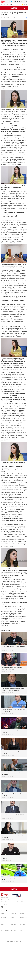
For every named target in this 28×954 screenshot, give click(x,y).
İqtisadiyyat (3, 917)
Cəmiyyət (3, 921)
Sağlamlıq (22, 924)
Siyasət (2, 913)
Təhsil (21, 921)
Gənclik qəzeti (23, 917)
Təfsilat (2, 924)
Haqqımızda (6, 930)
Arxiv (21, 930)
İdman (12, 917)
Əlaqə (14, 930)
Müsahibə (13, 921)
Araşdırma (13, 924)
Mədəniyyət (13, 913)
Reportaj (22, 913)
